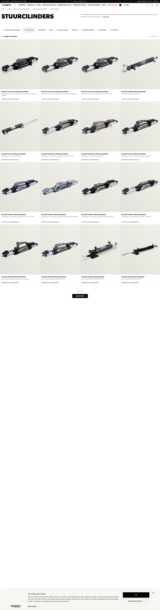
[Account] (152, 5)
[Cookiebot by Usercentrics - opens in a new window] (16, 606)
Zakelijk (149, 1)
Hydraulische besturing (39, 9)
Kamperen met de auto (64, 5)
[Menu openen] (15, 5)
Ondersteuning (142, 1)
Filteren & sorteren (10, 36)
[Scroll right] (120, 5)
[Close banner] (153, 593)
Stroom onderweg (94, 5)
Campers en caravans (80, 5)
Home (2, 9)
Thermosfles (31, 5)
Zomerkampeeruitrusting (115, 5)
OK (136, 595)
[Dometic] (6, 5)
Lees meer (106, 17)
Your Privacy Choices (135, 601)
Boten (103, 5)
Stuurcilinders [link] (54, 9)
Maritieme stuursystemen (21, 9)
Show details (32, 606)
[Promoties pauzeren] (2, 1)
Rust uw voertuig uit (80, 1)
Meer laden (80, 296)
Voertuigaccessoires (49, 5)
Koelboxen (22, 5)
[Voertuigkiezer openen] (147, 5)
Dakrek (38, 5)
